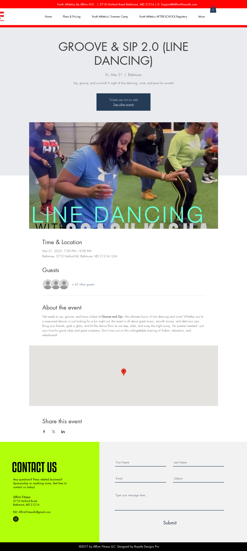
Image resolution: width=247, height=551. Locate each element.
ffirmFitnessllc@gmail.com (35, 512)
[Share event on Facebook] (44, 431)
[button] (213, 9)
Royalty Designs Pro (146, 546)
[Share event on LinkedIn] (63, 431)
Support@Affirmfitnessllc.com (179, 4)
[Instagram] (16, 519)
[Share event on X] (53, 431)
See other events (123, 104)
